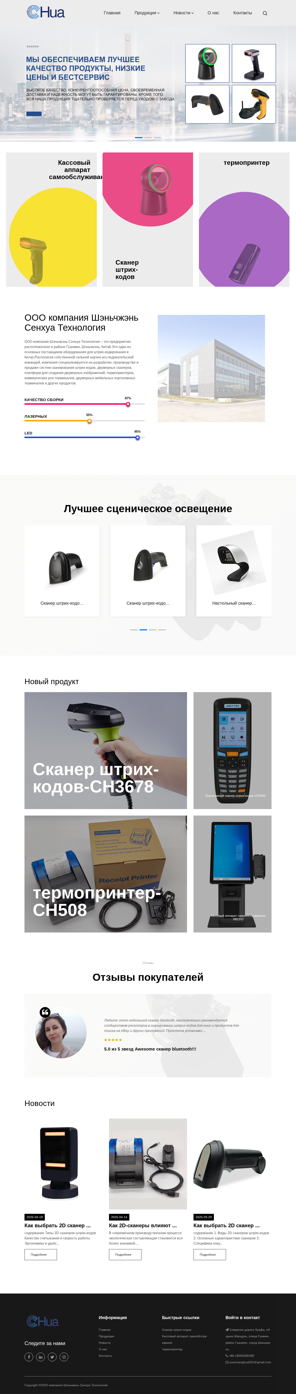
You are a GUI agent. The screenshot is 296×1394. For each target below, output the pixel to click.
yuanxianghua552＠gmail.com (250, 1362)
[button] (139, 137)
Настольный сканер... (62, 603)
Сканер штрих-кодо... (148, 603)
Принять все (179, 1385)
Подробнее (39, 1254)
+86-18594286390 (241, 1355)
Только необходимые (117, 1385)
